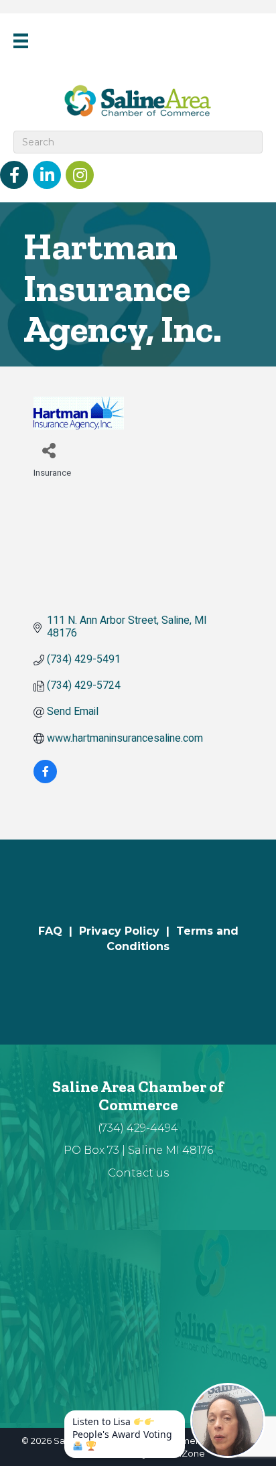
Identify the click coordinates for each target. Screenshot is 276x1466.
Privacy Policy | (127, 931)
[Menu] (20, 41)
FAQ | (58, 931)
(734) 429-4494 (138, 1128)
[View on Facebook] (45, 780)
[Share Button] (48, 450)
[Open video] (227, 1420)
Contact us (138, 1173)
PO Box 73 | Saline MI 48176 (138, 1150)
